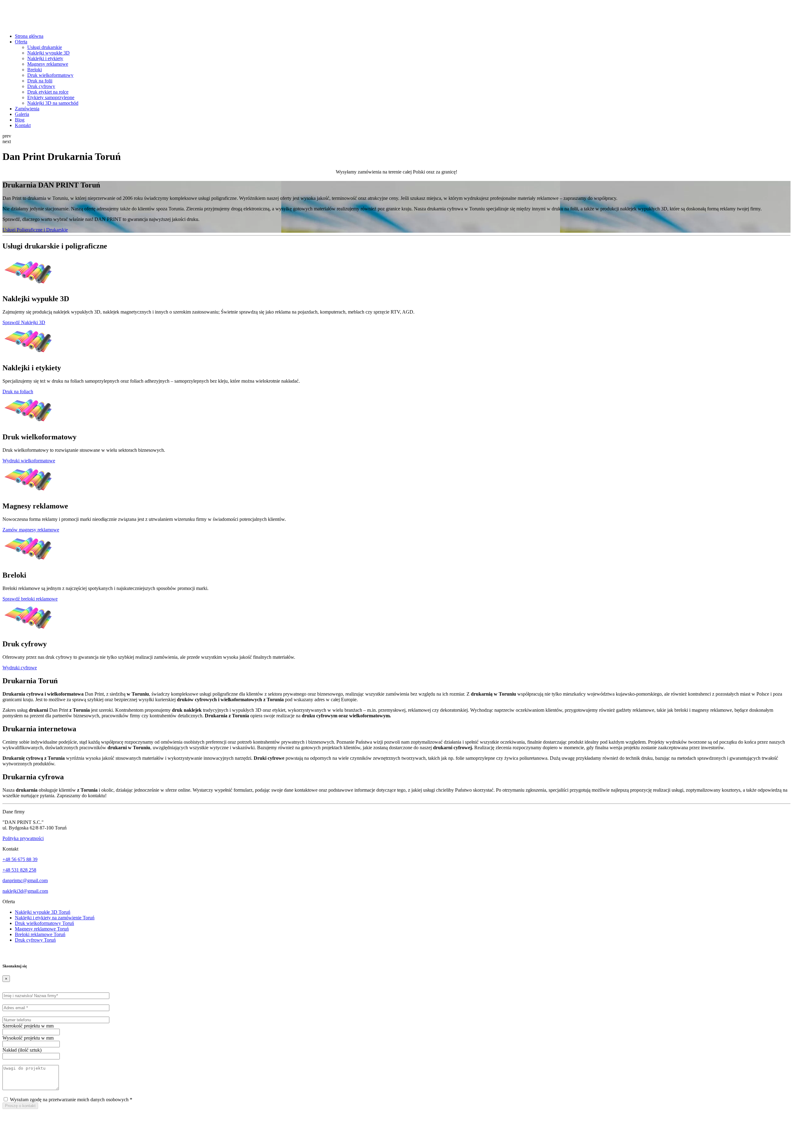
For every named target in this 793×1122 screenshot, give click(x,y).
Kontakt (23, 125)
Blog (19, 119)
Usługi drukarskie (44, 47)
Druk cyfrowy (41, 86)
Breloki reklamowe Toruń (40, 934)
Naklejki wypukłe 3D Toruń (42, 912)
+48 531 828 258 (19, 870)
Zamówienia (27, 108)
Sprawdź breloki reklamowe (30, 598)
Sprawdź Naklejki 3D (23, 322)
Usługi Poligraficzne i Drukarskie (35, 229)
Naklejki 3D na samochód (52, 103)
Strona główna (29, 36)
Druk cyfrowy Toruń (35, 940)
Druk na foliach (17, 391)
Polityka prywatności (23, 838)
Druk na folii (39, 80)
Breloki (34, 69)
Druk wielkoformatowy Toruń (44, 923)
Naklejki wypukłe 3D (48, 52)
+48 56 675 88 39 (19, 859)
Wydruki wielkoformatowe (28, 460)
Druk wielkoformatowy (50, 75)
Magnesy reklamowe (47, 64)
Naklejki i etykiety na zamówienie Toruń (54, 917)
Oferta (21, 41)
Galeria (22, 114)
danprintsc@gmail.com (25, 880)
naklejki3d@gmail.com (25, 891)
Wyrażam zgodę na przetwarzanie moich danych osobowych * (70, 1099)
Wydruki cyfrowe (19, 667)
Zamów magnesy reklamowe (30, 529)
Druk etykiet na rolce (47, 92)
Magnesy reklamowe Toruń (42, 928)
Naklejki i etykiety (45, 58)
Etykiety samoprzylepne (50, 97)
